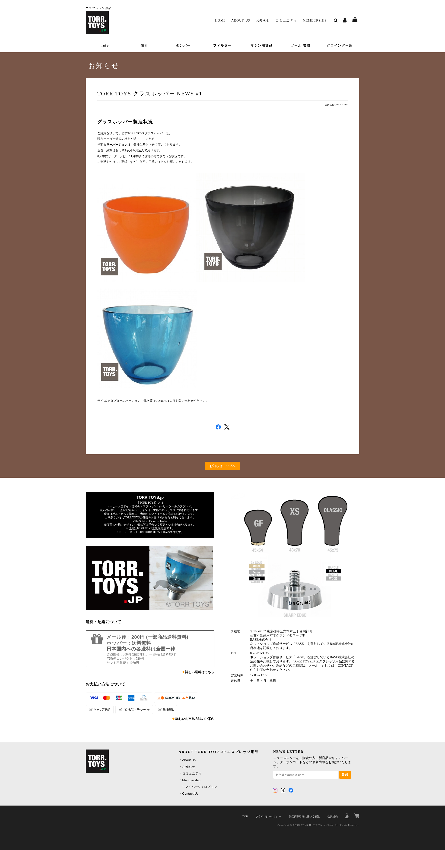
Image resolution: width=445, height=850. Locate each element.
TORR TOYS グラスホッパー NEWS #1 (149, 94)
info (105, 45)
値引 (144, 45)
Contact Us (190, 793)
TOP (245, 816)
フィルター (222, 45)
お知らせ (263, 20)
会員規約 (332, 816)
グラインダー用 (340, 45)
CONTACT (162, 400)
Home (220, 20)
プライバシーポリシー (268, 816)
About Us (240, 20)
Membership (315, 20)
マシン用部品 (262, 45)
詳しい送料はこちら (199, 672)
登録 (345, 775)
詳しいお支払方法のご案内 (194, 719)
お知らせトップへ (222, 466)
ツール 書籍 (301, 45)
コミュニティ (286, 20)
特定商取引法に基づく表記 (304, 816)
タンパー (183, 45)
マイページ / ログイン (201, 787)
